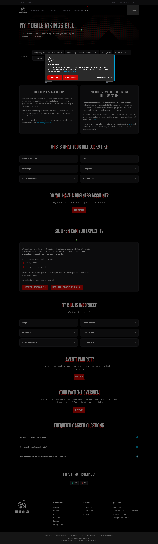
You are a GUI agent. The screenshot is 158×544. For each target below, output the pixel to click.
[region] (80, 67)
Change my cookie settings (103, 77)
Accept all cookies (70, 77)
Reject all (54, 77)
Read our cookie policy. (69, 71)
